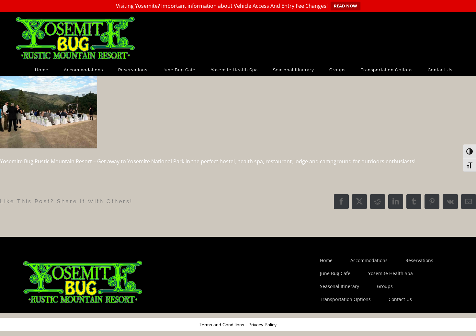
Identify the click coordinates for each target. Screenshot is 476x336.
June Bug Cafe (335, 273)
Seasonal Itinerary (339, 286)
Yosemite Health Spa (390, 273)
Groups (385, 286)
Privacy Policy (262, 324)
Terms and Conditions (221, 324)
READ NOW (345, 6)
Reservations (419, 260)
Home (326, 260)
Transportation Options (345, 299)
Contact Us (400, 299)
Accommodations (369, 260)
